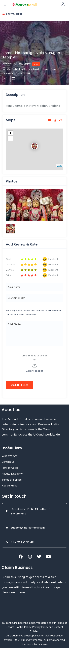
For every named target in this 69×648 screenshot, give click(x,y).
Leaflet (59, 165)
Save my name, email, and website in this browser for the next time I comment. (33, 312)
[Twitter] (39, 556)
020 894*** (29, 63)
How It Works (10, 467)
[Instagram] (30, 556)
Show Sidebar (13, 13)
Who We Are (9, 455)
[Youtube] (48, 556)
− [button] (10, 138)
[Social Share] (21, 79)
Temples (7, 63)
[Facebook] (21, 556)
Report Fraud (9, 485)
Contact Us (8, 461)
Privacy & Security (12, 473)
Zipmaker (43, 644)
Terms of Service (12, 479)
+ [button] (10, 133)
